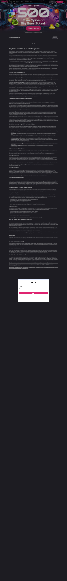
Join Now (33, 296)
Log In (33, 293)
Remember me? (22, 290)
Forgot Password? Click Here (33, 297)
